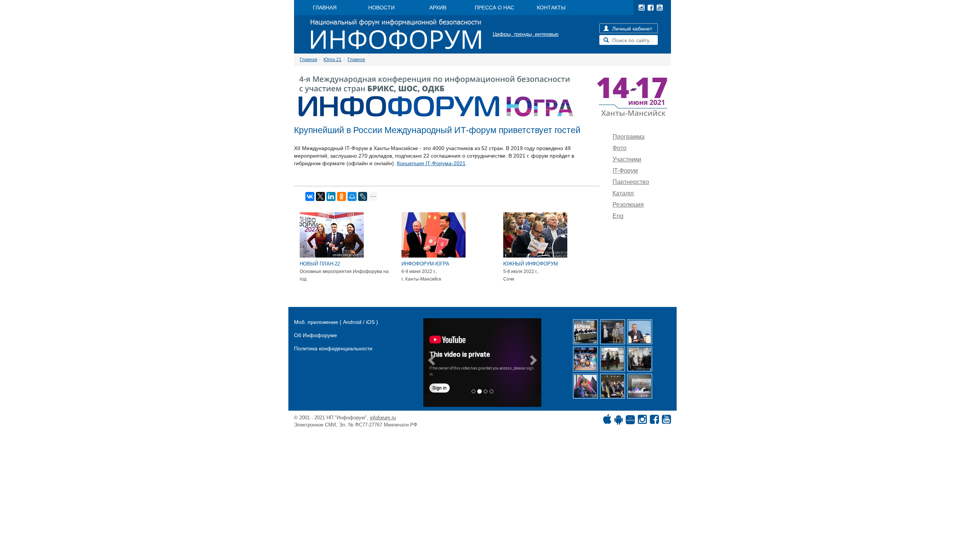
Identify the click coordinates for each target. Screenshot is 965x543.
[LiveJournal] (362, 196)
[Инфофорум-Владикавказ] (639, 386)
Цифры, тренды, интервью (526, 34)
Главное (356, 59)
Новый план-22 (320, 264)
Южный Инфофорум (530, 264)
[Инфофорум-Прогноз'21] (585, 386)
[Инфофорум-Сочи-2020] (612, 386)
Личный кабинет (631, 29)
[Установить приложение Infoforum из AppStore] (607, 421)
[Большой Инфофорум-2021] (639, 359)
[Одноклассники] (341, 196)
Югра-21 (332, 59)
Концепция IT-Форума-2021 (431, 163)
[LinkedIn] (330, 196)
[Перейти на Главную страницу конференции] (482, 97)
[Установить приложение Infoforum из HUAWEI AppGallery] (630, 421)
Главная (308, 59)
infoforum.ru (383, 417)
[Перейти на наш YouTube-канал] (660, 8)
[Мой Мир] (352, 196)
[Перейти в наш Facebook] (651, 8)
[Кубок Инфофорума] (612, 359)
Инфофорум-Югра (425, 264)
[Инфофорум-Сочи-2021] (612, 331)
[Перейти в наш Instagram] (642, 8)
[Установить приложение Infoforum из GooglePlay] (618, 421)
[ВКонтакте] (309, 196)
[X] (320, 196)
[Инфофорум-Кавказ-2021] (585, 331)
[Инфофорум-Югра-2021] (639, 331)
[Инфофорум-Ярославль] (585, 359)
